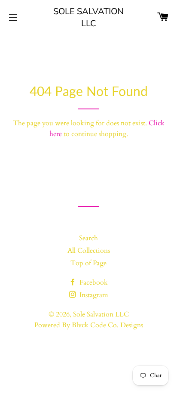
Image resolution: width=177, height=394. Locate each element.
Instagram (93, 295)
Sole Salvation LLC (88, 17)
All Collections (88, 250)
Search (88, 238)
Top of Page (88, 263)
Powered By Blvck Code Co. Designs (88, 325)
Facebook (93, 282)
